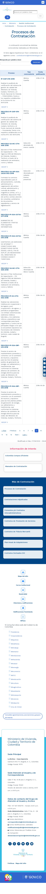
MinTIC (13, 675)
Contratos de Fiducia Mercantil (17, 532)
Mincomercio (15, 671)
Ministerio (12, 23)
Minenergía (15, 667)
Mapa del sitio (23, 576)
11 (3, 435)
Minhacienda (15, 659)
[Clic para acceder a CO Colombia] (8, 877)
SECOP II (4, 107)
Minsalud (14, 663)
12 (7, 435)
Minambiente (15, 691)
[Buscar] (7, 17)
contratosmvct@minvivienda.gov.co (29, 55)
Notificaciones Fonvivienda (23, 612)
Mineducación (16, 679)
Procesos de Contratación (15, 489)
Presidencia (15, 632)
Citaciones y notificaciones (23, 603)
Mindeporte (15, 703)
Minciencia (14, 699)
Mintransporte (16, 695)
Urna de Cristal (16, 707)
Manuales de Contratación (16, 466)
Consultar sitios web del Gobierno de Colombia (21, 626)
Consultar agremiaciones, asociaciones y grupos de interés (22, 716)
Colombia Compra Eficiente (16, 456)
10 (41, 430)
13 (11, 435)
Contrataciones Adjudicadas (15, 499)
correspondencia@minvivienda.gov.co (22, 822)
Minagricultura (16, 687)
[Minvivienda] (23, 852)
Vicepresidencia (16, 636)
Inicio (4, 23)
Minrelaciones (16, 655)
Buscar (36, 62)
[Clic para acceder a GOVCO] (33, 877)
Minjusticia (14, 640)
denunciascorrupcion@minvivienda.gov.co (24, 835)
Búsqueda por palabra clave (10, 60)
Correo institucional (23, 585)
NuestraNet (23, 594)
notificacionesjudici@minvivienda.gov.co (23, 827)
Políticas (11, 863)
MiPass (23, 621)
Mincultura (14, 683)
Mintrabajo (15, 648)
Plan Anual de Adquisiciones (15, 542)
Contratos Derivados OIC (14, 553)
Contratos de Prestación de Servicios (19, 521)
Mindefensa (15, 644)
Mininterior (14, 651)
